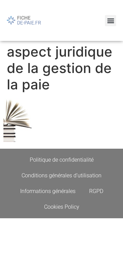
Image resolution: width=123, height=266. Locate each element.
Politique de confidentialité (62, 160)
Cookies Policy (61, 207)
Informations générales (48, 191)
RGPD (96, 191)
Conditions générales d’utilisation (61, 175)
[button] (110, 20)
